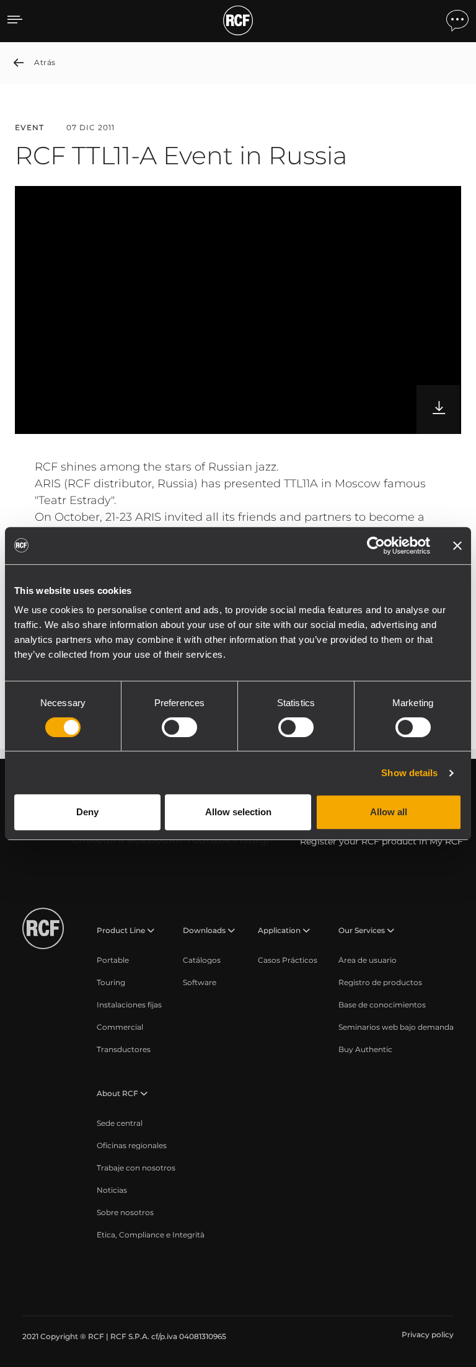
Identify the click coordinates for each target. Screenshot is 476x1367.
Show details (409, 773)
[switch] (179, 727)
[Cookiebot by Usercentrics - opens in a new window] (376, 545)
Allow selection (238, 812)
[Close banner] (457, 545)
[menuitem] (113, 960)
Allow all (388, 812)
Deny (87, 812)
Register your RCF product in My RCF (381, 841)
